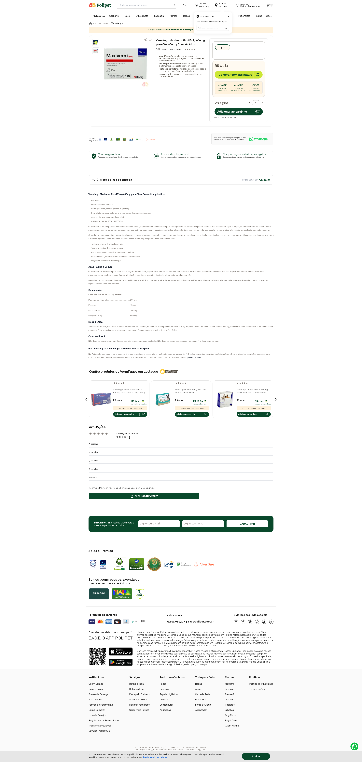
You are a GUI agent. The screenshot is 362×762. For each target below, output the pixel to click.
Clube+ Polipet (264, 16)
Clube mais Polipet (139, 710)
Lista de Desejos (97, 715)
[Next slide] (275, 399)
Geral (106, 23)
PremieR (229, 694)
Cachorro (114, 16)
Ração (163, 683)
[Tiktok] (264, 622)
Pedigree (230, 704)
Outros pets (142, 16)
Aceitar (256, 756)
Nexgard (229, 683)
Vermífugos (117, 23)
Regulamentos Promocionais (104, 720)
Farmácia (159, 16)
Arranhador (201, 710)
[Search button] (173, 5)
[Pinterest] (250, 622)
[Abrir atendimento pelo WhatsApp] (354, 746)
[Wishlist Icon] (185, 5)
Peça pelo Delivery (139, 694)
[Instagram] (236, 622)
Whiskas (229, 710)
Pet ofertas (244, 16)
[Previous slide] (86, 399)
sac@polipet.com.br (201, 621)
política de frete (194, 357)
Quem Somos (96, 683)
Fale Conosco (96, 699)
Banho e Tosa (136, 683)
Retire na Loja (136, 689)
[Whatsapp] (257, 622)
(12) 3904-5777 (176, 621)
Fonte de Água (203, 704)
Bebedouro (201, 699)
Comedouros (167, 704)
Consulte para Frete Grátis (132, 408)
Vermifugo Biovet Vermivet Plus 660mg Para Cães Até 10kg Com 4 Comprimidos (129, 391)
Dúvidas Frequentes (99, 731)
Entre (243, 6)
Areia (198, 689)
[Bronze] (105, 139)
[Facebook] (243, 622)
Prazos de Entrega (98, 694)
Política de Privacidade (261, 683)
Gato (127, 16)
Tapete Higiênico (169, 694)
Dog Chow (230, 715)
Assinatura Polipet (138, 699)
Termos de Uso (257, 689)
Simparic (229, 689)
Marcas (173, 16)
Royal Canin (231, 720)
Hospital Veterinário (139, 704)
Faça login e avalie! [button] (146, 496)
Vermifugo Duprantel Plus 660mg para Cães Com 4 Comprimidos (252, 391)
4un (222, 47)
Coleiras (164, 699)
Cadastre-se (253, 6)
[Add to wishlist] (150, 39)
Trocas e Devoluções (100, 725)
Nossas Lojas (96, 689)
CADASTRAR (247, 523)
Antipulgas (165, 710)
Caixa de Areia (202, 694)
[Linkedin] (271, 622)
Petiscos (164, 689)
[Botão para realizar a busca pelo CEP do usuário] (226, 28)
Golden (229, 699)
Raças (186, 16)
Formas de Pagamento (101, 704)
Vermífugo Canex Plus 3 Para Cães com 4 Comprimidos (190, 391)
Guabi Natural (232, 725)
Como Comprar (97, 710)
